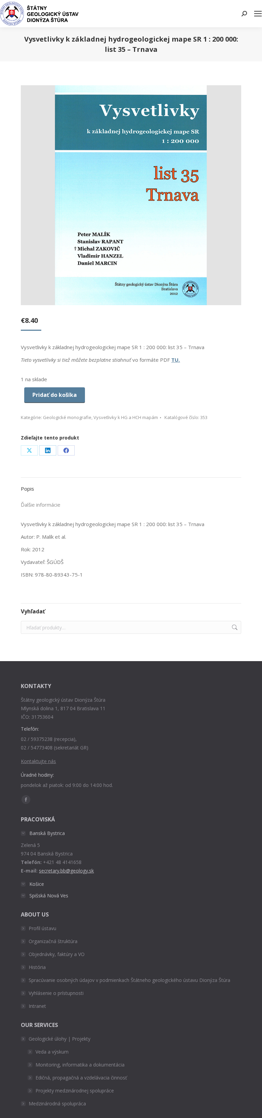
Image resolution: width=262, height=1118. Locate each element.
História (37, 967)
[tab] (131, 485)
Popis (27, 488)
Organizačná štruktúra (53, 941)
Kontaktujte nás (38, 761)
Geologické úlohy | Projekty (59, 1038)
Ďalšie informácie (40, 504)
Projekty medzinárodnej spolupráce (74, 1090)
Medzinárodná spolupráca (57, 1103)
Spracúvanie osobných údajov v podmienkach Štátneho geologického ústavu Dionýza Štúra (129, 980)
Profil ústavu (42, 928)
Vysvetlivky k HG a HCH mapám (125, 417)
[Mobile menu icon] (258, 14)
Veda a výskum (52, 1051)
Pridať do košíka (54, 395)
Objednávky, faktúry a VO (57, 954)
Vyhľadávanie (234, 627)
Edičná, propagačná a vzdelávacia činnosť (81, 1077)
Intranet (37, 1006)
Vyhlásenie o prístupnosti (56, 993)
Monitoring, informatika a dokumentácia (80, 1064)
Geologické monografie (67, 417)
